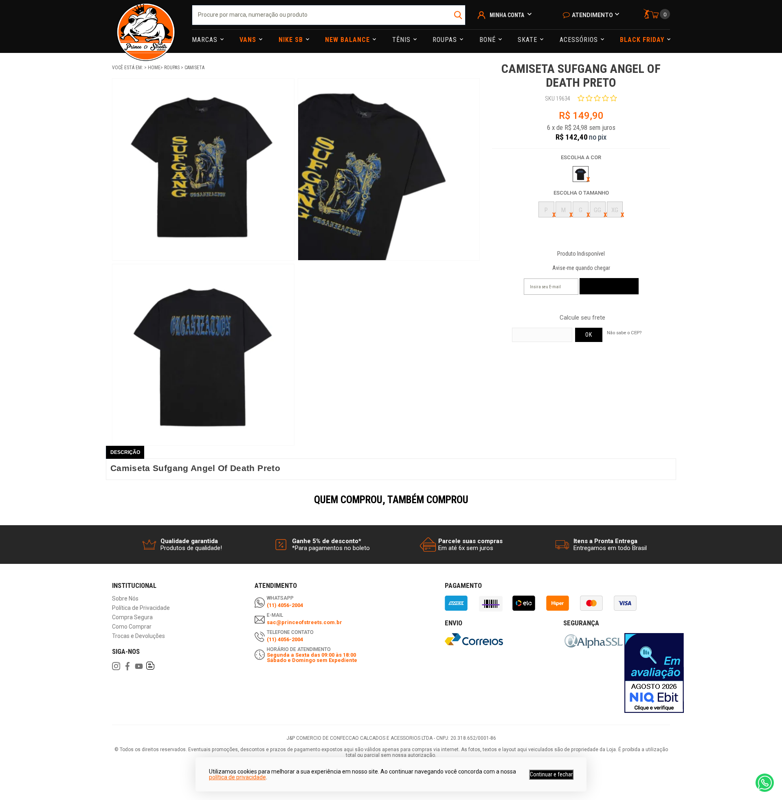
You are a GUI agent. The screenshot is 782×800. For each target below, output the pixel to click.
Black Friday (643, 40)
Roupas (446, 40)
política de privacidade (237, 777)
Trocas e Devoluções (138, 636)
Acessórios (580, 40)
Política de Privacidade (141, 608)
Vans (248, 40)
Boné (488, 40)
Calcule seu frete (582, 318)
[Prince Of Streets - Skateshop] (146, 26)
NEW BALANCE (348, 40)
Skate (528, 40)
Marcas (206, 40)
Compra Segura (132, 617)
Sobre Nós (125, 599)
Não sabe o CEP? (624, 332)
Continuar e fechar (551, 774)
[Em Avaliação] (654, 673)
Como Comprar (132, 627)
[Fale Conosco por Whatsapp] (765, 783)
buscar (458, 15)
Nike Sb (292, 40)
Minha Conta (507, 15)
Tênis (402, 40)
